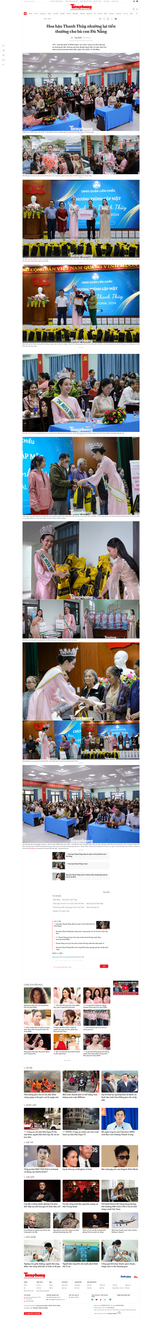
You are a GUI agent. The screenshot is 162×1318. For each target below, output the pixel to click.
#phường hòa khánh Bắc (94, 903)
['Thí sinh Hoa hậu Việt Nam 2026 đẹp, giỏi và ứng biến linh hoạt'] (67, 995)
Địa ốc (49, 13)
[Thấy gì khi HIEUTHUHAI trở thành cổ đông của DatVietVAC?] (42, 1156)
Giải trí (105, 13)
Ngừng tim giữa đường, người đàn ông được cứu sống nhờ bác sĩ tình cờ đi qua (42, 1265)
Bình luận (3, 60)
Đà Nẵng (31, 848)
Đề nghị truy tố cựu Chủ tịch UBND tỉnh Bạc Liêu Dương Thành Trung (118, 1133)
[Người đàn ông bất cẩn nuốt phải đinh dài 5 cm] (81, 1251)
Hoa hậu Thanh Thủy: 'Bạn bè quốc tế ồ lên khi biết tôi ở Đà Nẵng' (86, 855)
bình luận (111, 19)
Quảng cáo (114, 1)
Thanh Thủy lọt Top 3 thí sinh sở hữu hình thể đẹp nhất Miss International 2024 (78, 938)
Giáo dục (111, 13)
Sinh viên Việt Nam (85, 1)
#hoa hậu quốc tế (93, 907)
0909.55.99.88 (52, 1297)
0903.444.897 (75, 1297)
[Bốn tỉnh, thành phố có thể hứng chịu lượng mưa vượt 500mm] (81, 1082)
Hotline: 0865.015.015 (56, 1)
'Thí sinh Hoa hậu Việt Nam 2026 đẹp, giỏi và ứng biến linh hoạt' (66, 1006)
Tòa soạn (106, 1)
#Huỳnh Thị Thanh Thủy (61, 911)
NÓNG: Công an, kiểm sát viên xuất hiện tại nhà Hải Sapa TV (81, 1133)
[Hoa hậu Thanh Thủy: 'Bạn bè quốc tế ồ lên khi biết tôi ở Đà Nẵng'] (58, 856)
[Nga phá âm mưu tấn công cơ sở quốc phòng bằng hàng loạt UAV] (66, 1220)
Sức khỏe (55, 13)
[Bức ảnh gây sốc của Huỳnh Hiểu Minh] (119, 1156)
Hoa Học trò (97, 1)
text (104, 19)
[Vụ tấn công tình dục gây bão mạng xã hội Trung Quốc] (81, 1191)
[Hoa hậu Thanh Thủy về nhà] (58, 865)
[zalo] (106, 1299)
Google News (115, 19)
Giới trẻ (69, 13)
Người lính (89, 13)
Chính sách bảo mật (123, 1295)
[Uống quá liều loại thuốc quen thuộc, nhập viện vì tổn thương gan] (119, 1251)
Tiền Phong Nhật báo (71, 1)
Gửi (104, 966)
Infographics (91, 1282)
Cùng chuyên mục (33, 984)
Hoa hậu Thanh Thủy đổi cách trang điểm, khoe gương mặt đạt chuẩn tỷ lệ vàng (82, 948)
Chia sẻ (3, 50)
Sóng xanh (43, 13)
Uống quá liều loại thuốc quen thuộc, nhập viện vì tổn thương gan (118, 1265)
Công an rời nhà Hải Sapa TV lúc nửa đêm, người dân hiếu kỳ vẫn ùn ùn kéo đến (41, 1134)
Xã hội (30, 13)
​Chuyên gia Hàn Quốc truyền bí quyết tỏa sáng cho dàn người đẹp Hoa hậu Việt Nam (65, 1029)
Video (131, 13)
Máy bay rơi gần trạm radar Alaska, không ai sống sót (124, 1231)
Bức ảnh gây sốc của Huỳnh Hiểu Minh (119, 1169)
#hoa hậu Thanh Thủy (69, 900)
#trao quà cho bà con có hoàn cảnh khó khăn (68, 903)
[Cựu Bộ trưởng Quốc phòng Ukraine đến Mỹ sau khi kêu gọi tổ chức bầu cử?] (42, 1191)
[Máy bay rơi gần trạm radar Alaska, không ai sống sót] (125, 1220)
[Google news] (111, 1299)
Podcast (65, 1282)
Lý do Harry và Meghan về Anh (77, 1169)
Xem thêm (136, 13)
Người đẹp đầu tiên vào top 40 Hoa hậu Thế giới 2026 (36, 1006)
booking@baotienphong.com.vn (56, 1299)
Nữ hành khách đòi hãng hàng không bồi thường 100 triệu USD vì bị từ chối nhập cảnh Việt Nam (119, 1206)
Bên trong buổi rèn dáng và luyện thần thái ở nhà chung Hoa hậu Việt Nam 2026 (37, 1029)
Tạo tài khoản (67, 957)
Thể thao (82, 13)
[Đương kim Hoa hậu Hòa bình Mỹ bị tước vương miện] (37, 1042)
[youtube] (137, 1)
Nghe (3, 45)
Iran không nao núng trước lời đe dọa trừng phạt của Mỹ (37, 1231)
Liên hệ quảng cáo (52, 1295)
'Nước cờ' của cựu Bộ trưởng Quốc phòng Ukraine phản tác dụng (94, 1231)
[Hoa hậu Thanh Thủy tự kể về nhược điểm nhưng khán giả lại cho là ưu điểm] (58, 876)
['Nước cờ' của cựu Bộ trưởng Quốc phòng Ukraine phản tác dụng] (95, 1220)
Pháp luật (75, 13)
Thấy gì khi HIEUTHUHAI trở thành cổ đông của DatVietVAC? (41, 1170)
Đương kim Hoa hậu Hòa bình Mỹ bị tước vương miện (37, 1053)
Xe (95, 13)
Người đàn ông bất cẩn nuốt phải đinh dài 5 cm (80, 1265)
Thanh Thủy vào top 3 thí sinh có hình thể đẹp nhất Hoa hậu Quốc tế (80, 943)
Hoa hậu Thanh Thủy (29, 433)
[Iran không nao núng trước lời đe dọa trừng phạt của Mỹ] (37, 1220)
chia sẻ (100, 19)
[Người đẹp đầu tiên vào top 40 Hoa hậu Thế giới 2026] (37, 995)
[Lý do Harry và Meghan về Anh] (81, 1156)
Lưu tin (3, 55)
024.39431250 (30, 1301)
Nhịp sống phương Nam (43, 1291)
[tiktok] (101, 1300)
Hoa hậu (125, 13)
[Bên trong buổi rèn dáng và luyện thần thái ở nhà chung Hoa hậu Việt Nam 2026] (37, 1018)
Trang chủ (25, 13)
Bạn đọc (102, 1288)
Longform (78, 1282)
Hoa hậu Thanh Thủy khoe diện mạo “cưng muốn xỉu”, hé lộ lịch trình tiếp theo (82, 932)
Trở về (3, 64)
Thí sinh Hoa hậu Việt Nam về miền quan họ (95, 1028)
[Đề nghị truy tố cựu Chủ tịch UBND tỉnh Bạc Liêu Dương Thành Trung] (119, 1119)
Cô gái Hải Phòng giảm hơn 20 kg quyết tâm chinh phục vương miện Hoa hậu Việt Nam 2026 (96, 1054)
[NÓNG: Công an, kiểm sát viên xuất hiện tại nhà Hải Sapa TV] (81, 1119)
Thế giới (62, 13)
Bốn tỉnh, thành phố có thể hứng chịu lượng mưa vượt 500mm (80, 1095)
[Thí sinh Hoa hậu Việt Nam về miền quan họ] (96, 1018)
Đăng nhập (55, 957)
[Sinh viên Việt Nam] (126, 1277)
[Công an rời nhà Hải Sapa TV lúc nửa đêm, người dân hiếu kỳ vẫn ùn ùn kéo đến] (42, 1119)
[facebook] (134, 1)
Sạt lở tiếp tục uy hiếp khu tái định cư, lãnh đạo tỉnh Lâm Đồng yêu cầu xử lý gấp (119, 1097)
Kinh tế (36, 13)
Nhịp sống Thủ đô (28, 1291)
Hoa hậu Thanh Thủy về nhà (77, 864)
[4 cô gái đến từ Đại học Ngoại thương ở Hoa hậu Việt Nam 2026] (96, 995)
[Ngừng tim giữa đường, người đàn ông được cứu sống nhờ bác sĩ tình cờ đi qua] (42, 1251)
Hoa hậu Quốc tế (69, 175)
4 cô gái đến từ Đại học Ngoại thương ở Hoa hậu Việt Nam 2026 (95, 1006)
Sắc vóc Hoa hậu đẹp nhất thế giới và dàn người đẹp (67, 1053)
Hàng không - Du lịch (118, 1288)
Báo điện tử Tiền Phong (81, 7)
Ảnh (50, 1282)
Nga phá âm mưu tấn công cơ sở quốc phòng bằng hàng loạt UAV (66, 1231)
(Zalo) (58, 1297)
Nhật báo (40, 1282)
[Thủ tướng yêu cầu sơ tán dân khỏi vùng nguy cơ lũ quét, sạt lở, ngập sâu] (42, 1082)
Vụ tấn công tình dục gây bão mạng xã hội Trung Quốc (80, 1205)
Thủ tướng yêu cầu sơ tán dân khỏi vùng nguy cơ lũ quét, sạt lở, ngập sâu (41, 1095)
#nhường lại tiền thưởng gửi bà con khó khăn (68, 907)
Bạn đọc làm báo (33, 1313)
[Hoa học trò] (136, 1277)
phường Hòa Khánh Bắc (30, 261)
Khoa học (118, 13)
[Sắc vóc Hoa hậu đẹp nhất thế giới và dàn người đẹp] (67, 1042)
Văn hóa (100, 13)
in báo (108, 19)
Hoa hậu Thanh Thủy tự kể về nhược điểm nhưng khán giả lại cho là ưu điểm (86, 876)
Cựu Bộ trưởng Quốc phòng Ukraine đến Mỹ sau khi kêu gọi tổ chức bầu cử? (42, 1205)
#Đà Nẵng (56, 900)
